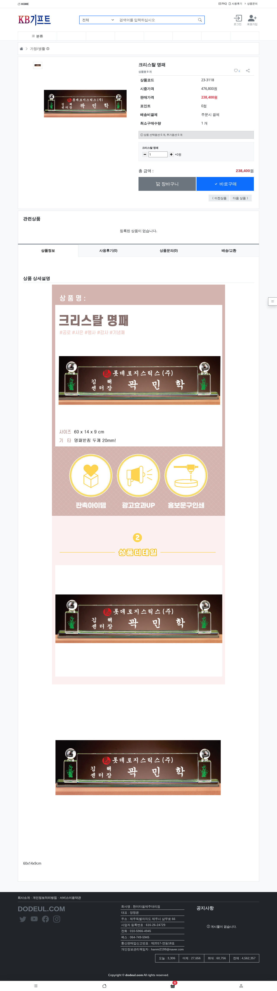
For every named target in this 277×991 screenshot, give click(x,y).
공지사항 (205, 908)
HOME (24, 4)
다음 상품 (242, 198)
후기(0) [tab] (108, 250)
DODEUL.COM (41, 909)
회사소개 (24, 897)
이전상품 (221, 198)
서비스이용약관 (70, 897)
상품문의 (252, 3)
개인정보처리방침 (45, 897)
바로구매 (227, 184)
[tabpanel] (138, 565)
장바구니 (169, 184)
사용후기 (236, 3)
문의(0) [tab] (169, 250)
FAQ (224, 3)
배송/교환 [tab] (229, 250)
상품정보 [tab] (48, 250)
